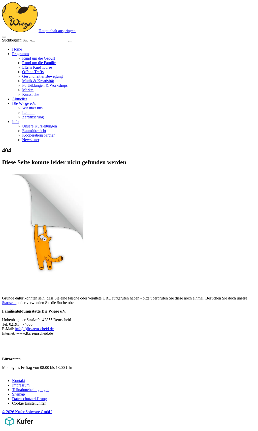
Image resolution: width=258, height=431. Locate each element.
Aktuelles (19, 99)
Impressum (20, 385)
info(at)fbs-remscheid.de (34, 329)
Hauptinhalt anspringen (57, 31)
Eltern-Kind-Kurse (37, 67)
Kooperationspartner (38, 135)
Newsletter (30, 140)
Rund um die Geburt (38, 58)
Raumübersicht (34, 130)
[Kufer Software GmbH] (19, 426)
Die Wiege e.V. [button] (24, 103)
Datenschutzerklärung (29, 399)
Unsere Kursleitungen (39, 126)
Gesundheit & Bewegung (42, 76)
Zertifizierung (33, 117)
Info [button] (15, 121)
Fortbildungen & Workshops (45, 85)
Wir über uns (32, 108)
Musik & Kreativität (38, 81)
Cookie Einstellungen (29, 403)
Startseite (9, 302)
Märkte (28, 90)
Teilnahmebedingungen (30, 389)
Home (17, 49)
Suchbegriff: (12, 40)
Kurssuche (30, 94)
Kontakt (18, 380)
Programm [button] (20, 54)
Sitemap (18, 394)
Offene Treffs (33, 72)
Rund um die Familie (39, 63)
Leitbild (28, 112)
